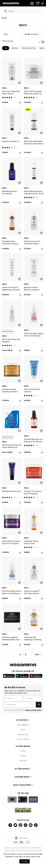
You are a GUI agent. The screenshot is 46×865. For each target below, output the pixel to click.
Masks (42, 48)
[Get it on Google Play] (22, 676)
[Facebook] (10, 825)
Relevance (35, 34)
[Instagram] (25, 825)
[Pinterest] (20, 825)
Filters (6, 34)
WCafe (23, 756)
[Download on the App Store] (9, 676)
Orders (23, 730)
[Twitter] (15, 825)
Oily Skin (15, 48)
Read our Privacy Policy (34, 710)
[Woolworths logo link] (11, 3)
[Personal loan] (33, 799)
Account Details (23, 739)
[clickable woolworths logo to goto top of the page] (23, 664)
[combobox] (25, 11)
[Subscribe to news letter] (38, 704)
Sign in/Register (23, 725)
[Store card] (12, 799)
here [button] (38, 857)
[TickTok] (36, 825)
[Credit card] (23, 799)
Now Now (23, 761)
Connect (23, 751)
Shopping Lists (23, 734)
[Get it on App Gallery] (36, 676)
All (6, 48)
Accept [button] (24, 861)
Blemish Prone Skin (29, 48)
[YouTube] (30, 825)
